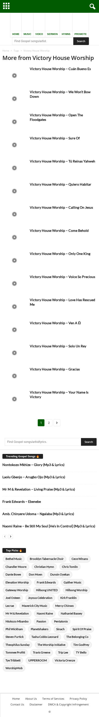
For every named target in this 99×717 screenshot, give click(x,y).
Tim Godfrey (81, 644)
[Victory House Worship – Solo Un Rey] (14, 353)
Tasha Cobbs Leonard (44, 637)
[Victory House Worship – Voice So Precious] (14, 283)
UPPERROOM (37, 660)
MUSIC (27, 34)
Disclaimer (36, 704)
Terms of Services (53, 698)
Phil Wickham (14, 629)
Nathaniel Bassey (71, 613)
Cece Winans (80, 559)
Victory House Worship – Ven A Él (55, 323)
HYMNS (66, 34)
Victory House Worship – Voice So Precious (62, 277)
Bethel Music (14, 559)
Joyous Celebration (40, 598)
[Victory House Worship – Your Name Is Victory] (14, 399)
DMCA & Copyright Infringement (68, 704)
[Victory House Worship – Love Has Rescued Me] (14, 306)
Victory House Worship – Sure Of (55, 138)
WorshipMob (14, 668)
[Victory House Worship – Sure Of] (14, 145)
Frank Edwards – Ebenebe (21, 501)
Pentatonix (61, 621)
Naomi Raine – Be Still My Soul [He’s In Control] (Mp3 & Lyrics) (48, 526)
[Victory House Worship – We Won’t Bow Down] (14, 99)
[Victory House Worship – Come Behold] (14, 237)
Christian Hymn (44, 566)
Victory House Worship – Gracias (55, 369)
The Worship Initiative (51, 644)
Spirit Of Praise (82, 629)
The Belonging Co (77, 637)
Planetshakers (39, 629)
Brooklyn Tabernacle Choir (47, 559)
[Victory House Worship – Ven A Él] (14, 330)
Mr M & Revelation (17, 613)
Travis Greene (41, 652)
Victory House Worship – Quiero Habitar (60, 184)
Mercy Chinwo (64, 605)
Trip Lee (63, 652)
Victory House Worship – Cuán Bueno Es (60, 69)
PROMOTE (80, 34)
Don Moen (35, 574)
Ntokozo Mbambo (17, 621)
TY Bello (81, 652)
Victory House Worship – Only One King (60, 254)
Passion (41, 621)
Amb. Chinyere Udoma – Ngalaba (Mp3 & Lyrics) (38, 514)
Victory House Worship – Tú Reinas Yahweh (62, 161)
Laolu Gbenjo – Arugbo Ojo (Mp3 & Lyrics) (33, 477)
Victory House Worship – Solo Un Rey (58, 346)
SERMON (52, 34)
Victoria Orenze (65, 660)
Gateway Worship (17, 590)
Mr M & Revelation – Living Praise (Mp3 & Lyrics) (38, 489)
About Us (31, 698)
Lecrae (10, 605)
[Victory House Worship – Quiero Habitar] (14, 191)
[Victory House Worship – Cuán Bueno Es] (14, 75)
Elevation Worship (17, 582)
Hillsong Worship (76, 590)
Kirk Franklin (68, 598)
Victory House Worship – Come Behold (59, 230)
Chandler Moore (16, 566)
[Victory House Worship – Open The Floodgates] (14, 122)
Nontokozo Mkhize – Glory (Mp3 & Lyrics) (33, 465)
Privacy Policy (78, 698)
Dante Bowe (13, 574)
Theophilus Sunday (18, 644)
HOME (15, 34)
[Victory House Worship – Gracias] (14, 376)
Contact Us (17, 704)
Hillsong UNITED (47, 590)
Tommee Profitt (15, 652)
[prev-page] (4, 536)
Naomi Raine (45, 613)
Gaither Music (72, 582)
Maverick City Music (34, 605)
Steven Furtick (15, 637)
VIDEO (39, 34)
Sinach (60, 629)
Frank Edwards (46, 582)
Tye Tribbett (13, 660)
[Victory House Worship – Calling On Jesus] (14, 214)
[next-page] (10, 536)
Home (5, 50)
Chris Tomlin (70, 566)
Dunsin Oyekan (60, 574)
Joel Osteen (13, 598)
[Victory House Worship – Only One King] (14, 260)
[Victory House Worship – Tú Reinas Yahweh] (14, 168)
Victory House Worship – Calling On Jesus (61, 207)
